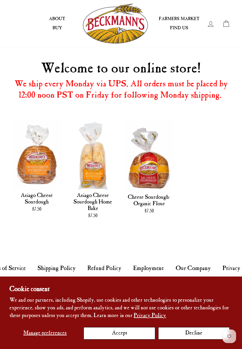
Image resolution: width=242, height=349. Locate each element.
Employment (148, 268)
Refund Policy (104, 268)
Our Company (193, 268)
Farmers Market (179, 19)
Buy (57, 28)
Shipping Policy (56, 268)
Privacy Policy (150, 315)
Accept (119, 333)
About (57, 19)
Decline (193, 333)
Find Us (179, 28)
